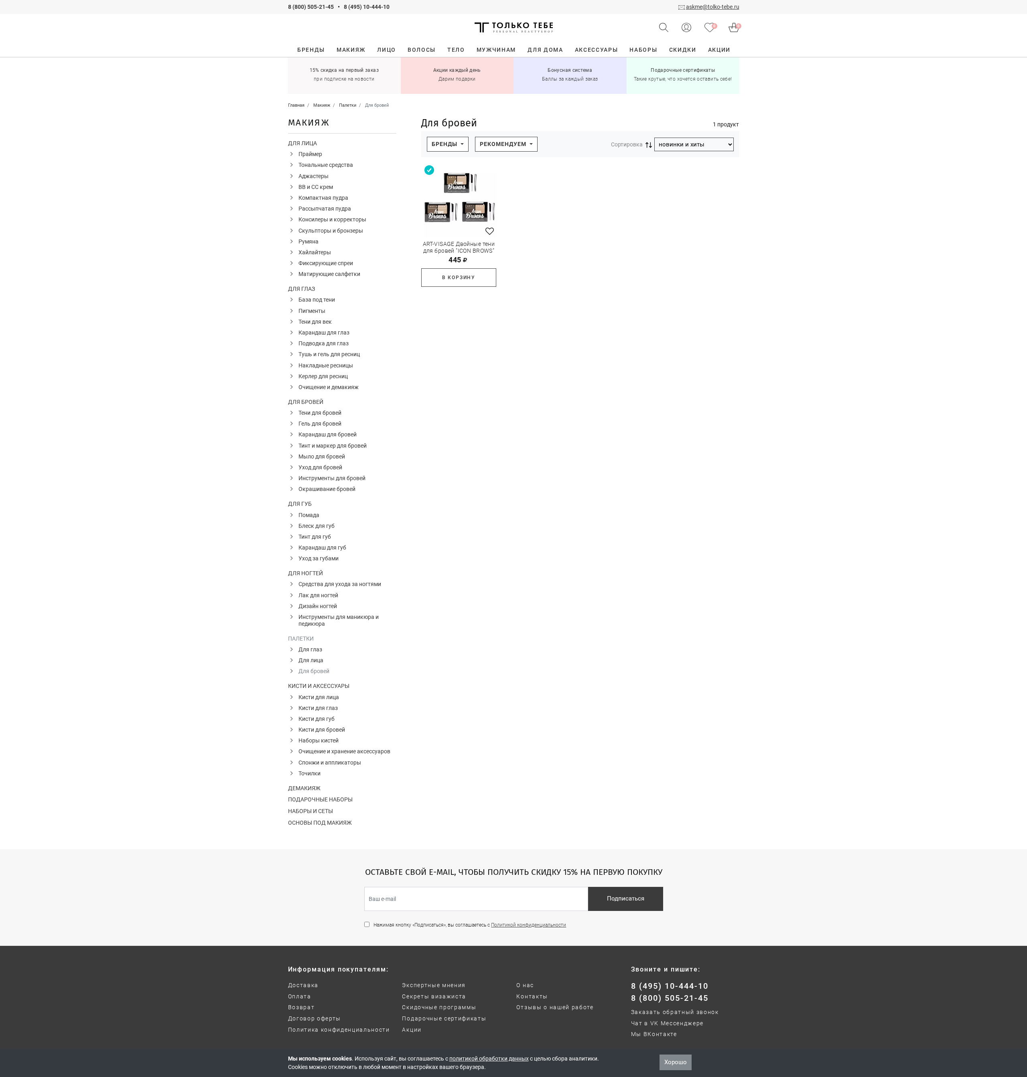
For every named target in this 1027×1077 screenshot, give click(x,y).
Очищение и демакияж (328, 387)
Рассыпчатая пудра (324, 208)
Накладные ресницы (325, 365)
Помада (308, 515)
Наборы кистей (318, 740)
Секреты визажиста (434, 996)
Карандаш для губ (322, 547)
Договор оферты (314, 1018)
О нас (525, 985)
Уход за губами (318, 558)
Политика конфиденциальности (339, 1029)
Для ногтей (305, 573)
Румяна (308, 241)
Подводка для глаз (323, 343)
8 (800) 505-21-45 (311, 7)
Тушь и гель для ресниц (329, 354)
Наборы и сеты (310, 811)
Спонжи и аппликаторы (329, 762)
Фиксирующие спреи (325, 263)
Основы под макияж (320, 822)
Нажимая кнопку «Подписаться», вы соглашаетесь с (469, 925)
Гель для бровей (319, 423)
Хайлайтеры (314, 252)
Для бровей (305, 402)
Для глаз (301, 289)
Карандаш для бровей (327, 434)
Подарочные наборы (320, 799)
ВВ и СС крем (315, 187)
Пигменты (311, 311)
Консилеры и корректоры (332, 219)
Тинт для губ (314, 536)
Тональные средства (325, 165)
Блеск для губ (316, 526)
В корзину (458, 277)
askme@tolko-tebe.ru (712, 7)
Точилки (309, 773)
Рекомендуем (504, 144)
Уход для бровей (320, 467)
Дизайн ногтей (317, 606)
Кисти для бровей (321, 729)
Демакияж (304, 788)
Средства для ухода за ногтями (339, 584)
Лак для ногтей (318, 595)
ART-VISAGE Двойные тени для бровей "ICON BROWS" (459, 247)
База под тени (316, 299)
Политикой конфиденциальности (528, 925)
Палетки (301, 638)
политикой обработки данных (489, 1058)
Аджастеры (313, 176)
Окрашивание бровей (326, 489)
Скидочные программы (439, 1007)
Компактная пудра (323, 198)
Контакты (532, 996)
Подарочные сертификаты (444, 1018)
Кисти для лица (318, 697)
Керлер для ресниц (323, 376)
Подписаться (625, 898)
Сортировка (627, 144)
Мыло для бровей (321, 456)
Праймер (310, 154)
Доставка (303, 985)
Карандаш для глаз (323, 332)
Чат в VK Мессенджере (667, 1023)
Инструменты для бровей (331, 478)
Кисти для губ (316, 719)
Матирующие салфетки (329, 274)
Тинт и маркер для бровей (332, 445)
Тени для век (315, 321)
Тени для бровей (319, 413)
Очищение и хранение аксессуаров (344, 751)
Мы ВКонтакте (654, 1034)
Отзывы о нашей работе (554, 1007)
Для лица (302, 143)
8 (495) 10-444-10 (367, 7)
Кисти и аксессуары (318, 686)
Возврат (301, 1007)
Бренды (445, 144)
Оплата (299, 996)
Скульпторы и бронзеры (330, 230)
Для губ (300, 504)
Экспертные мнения (434, 985)
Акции (411, 1029)
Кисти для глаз (318, 708)
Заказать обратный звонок (675, 1012)
